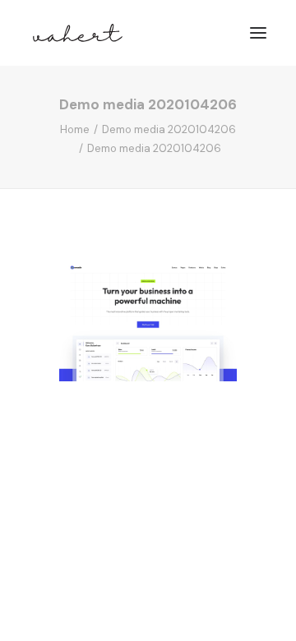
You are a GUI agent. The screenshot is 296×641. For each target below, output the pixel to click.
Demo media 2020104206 (169, 129)
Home (75, 129)
